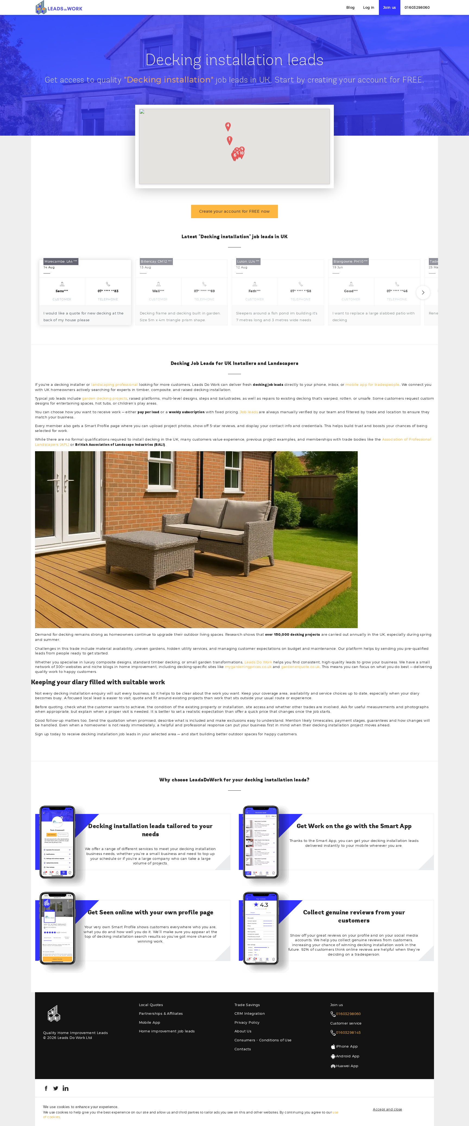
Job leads (249, 412)
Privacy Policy (247, 1022)
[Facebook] (46, 1088)
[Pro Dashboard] (59, 7)
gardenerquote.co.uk (300, 666)
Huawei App (347, 1066)
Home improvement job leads (167, 1031)
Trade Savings (247, 1005)
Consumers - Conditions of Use (263, 1040)
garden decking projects (104, 398)
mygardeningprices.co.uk (248, 666)
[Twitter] (56, 1088)
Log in (368, 7)
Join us (389, 7)
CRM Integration (249, 1013)
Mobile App (149, 1022)
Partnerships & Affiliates (161, 1013)
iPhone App (347, 1046)
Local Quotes (151, 1005)
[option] (85, 292)
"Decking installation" (169, 79)
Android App (348, 1056)
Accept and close (387, 1109)
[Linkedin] (65, 1088)
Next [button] (423, 292)
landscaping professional (114, 384)
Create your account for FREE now (234, 211)
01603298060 (417, 7)
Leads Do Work (258, 662)
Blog (350, 7)
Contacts (242, 1049)
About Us (242, 1031)
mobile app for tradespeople (373, 384)
